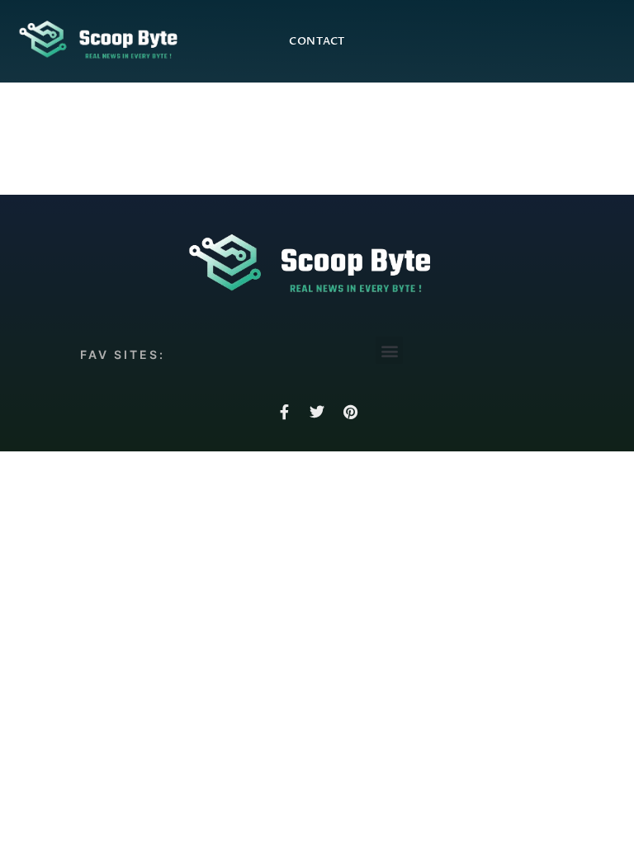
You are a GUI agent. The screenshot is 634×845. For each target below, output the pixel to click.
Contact (317, 41)
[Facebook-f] (284, 412)
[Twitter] (317, 412)
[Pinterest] (350, 412)
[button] (389, 350)
